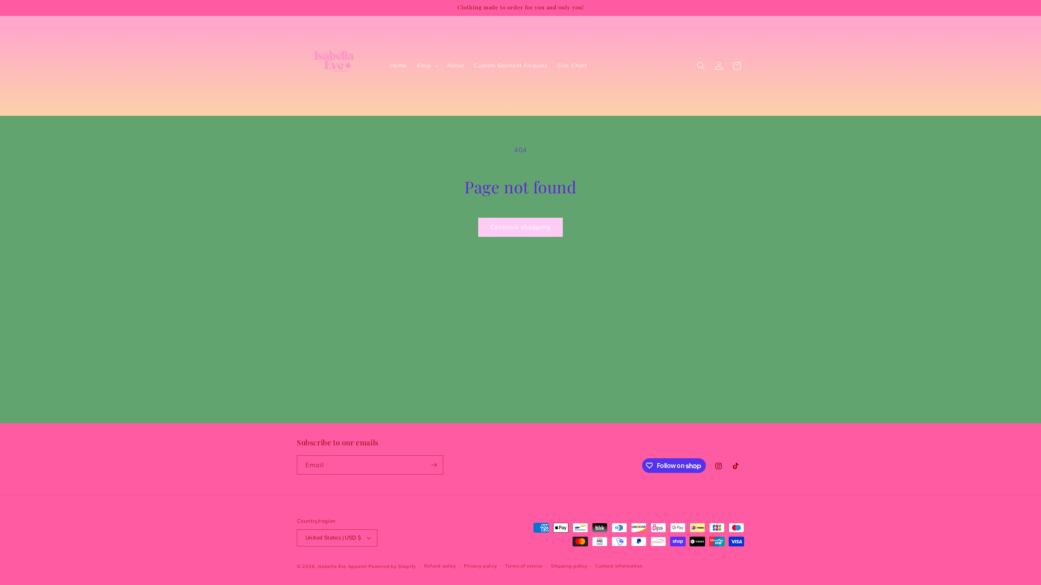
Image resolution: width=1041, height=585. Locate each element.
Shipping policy (569, 566)
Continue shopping (520, 227)
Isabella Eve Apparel (342, 566)
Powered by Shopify (392, 566)
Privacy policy (480, 566)
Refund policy (440, 566)
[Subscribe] (434, 464)
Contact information (618, 566)
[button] (427, 65)
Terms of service (524, 566)
